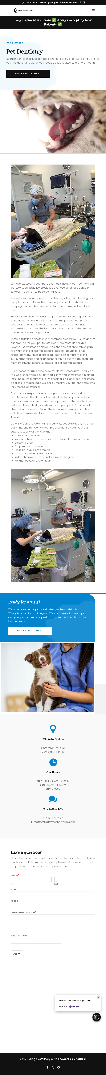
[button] (96, 1017)
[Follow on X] (53, 1067)
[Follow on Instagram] (58, 1067)
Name (15, 875)
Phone (14, 901)
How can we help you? (24, 912)
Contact (39, 427)
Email (15, 889)
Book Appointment (28, 73)
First (12, 884)
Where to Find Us (53, 739)
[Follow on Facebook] (47, 1067)
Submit (17, 954)
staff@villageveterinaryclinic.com (54, 822)
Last (56, 884)
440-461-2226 (30, 2)
